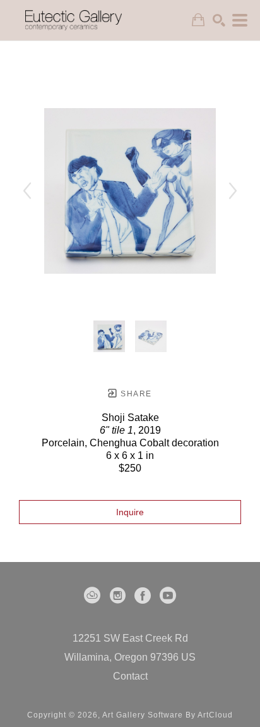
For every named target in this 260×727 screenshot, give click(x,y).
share (134, 393)
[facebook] (142, 595)
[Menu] (239, 20)
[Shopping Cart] (198, 20)
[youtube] (168, 595)
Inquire (130, 512)
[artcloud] (92, 595)
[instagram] (117, 595)
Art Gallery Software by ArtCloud (167, 715)
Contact (130, 676)
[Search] (219, 20)
